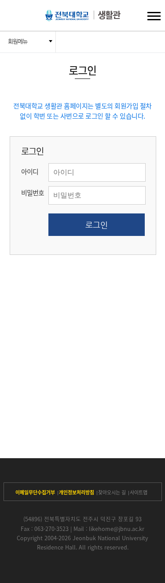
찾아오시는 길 (112, 492)
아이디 (29, 171)
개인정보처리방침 (76, 492)
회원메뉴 (17, 41)
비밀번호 (32, 193)
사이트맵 (138, 492)
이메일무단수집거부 (35, 492)
